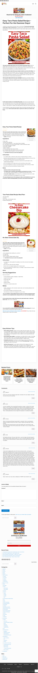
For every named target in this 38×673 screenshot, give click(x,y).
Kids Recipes (5, 604)
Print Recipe (31, 138)
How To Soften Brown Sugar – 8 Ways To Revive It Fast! (11, 556)
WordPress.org (5, 659)
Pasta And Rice (5, 609)
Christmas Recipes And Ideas (8, 622)
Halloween (5, 624)
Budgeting (5, 631)
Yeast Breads (6, 589)
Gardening (5, 640)
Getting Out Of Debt (7, 632)
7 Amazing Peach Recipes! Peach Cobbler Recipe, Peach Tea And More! (7, 379)
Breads (4, 586)
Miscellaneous (5, 636)
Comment (3, 488)
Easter (5, 623)
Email (2, 505)
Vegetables (5, 616)
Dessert (4, 572)
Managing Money (5, 629)
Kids (3, 628)
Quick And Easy (6, 649)
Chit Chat (4, 571)
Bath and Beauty (6, 637)
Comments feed (5, 658)
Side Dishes (5, 614)
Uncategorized (5, 651)
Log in (3, 655)
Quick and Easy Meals (7, 648)
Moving (5, 641)
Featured (4, 573)
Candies (5, 594)
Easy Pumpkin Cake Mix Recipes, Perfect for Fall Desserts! (11, 555)
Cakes (5, 593)
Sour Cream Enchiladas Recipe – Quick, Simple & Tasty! (19, 380)
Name (2, 500)
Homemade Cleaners (6, 603)
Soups (4, 615)
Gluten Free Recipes (6, 602)
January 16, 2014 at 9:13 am (31, 391)
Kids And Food (6, 645)
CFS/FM (4, 570)
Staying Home (5, 581)
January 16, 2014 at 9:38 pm (31, 403)
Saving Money (5, 618)
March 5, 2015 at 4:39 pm (32, 473)
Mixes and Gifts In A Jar (6, 608)
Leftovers (4, 605)
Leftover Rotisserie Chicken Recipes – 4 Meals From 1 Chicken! (31, 380)
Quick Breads (6, 588)
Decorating (5, 577)
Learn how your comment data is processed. (23, 514)
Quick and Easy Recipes (6, 610)
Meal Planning (6, 646)
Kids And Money (6, 633)
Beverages (4, 585)
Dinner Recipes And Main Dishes (8, 598)
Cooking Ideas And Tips (7, 644)
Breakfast (4, 590)
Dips (4, 599)
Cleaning (4, 576)
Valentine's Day (6, 627)
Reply (33, 442)
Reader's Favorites (5, 582)
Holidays (4, 619)
